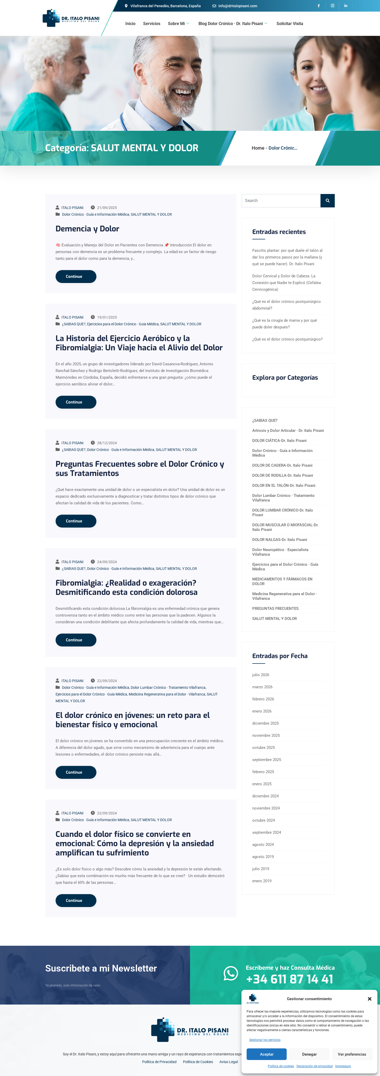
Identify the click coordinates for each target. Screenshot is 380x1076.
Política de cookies (281, 1066)
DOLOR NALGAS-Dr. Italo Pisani (279, 539)
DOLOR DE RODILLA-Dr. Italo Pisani (282, 475)
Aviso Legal (228, 1062)
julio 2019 (260, 869)
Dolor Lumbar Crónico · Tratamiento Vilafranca (168, 687)
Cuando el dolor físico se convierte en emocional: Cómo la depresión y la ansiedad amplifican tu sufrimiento (135, 843)
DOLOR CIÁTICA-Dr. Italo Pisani (279, 440)
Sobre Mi (176, 23)
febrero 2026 (263, 699)
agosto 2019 (263, 856)
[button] (369, 998)
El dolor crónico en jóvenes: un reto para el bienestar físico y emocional (133, 720)
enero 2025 (261, 784)
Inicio (130, 23)
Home (258, 148)
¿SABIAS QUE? (74, 324)
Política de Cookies (198, 1062)
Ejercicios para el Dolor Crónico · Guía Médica (123, 324)
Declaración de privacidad (315, 1066)
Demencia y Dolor (87, 229)
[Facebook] (319, 6)
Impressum (343, 1066)
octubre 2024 (263, 820)
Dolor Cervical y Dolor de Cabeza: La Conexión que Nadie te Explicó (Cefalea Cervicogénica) (286, 283)
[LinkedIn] (345, 6)
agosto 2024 (263, 844)
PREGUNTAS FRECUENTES (275, 608)
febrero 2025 (263, 772)
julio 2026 (260, 675)
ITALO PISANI (72, 208)
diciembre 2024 (265, 796)
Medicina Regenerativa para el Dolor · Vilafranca (167, 694)
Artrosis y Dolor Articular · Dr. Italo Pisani (288, 430)
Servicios (151, 23)
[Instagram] (332, 6)
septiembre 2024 (266, 832)
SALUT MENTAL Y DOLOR (151, 214)
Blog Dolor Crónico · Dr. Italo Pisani (231, 23)
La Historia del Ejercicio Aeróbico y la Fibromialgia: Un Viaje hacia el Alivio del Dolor (139, 343)
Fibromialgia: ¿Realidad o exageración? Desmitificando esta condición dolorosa (127, 587)
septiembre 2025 (266, 759)
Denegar (309, 1054)
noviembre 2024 (266, 808)
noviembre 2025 (266, 735)
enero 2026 (261, 711)
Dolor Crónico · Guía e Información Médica (95, 214)
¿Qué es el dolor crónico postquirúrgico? (287, 339)
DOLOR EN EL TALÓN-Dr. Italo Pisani (283, 485)
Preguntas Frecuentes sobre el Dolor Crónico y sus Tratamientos (140, 469)
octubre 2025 (263, 747)
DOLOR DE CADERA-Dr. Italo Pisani (282, 465)
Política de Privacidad (159, 1062)
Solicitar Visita (290, 23)
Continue (74, 276)
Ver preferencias (352, 1054)
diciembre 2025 (265, 723)
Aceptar (266, 1054)
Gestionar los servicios (264, 1040)
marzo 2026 (262, 687)
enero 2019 (261, 881)
